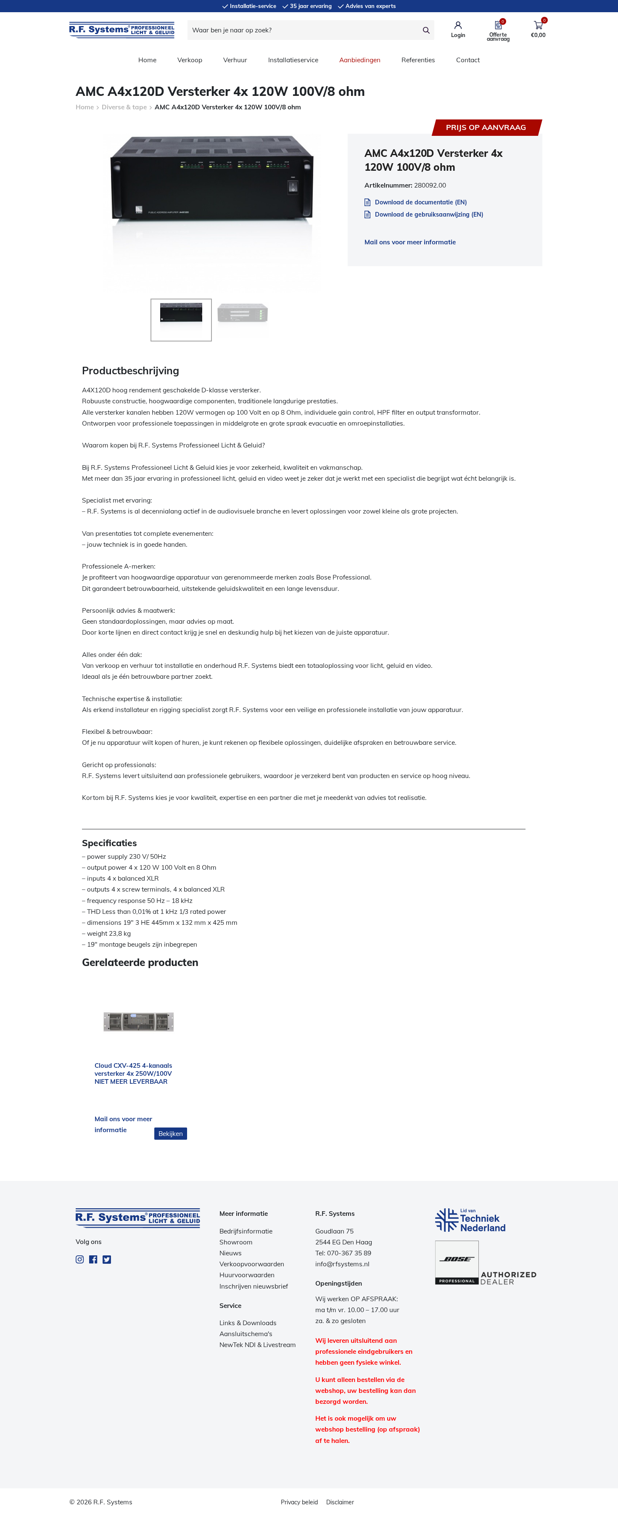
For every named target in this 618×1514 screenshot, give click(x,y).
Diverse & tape (124, 107)
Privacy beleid (299, 1502)
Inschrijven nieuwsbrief (253, 1286)
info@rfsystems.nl (342, 1264)
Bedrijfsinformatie (245, 1231)
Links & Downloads (248, 1323)
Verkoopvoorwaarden (251, 1264)
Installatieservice (293, 60)
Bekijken (170, 1134)
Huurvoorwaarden (247, 1275)
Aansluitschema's (245, 1334)
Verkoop (189, 60)
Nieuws (230, 1253)
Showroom (236, 1242)
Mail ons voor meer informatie (410, 242)
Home (147, 60)
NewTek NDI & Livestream (257, 1345)
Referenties (418, 60)
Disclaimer (340, 1502)
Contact (468, 60)
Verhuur (235, 60)
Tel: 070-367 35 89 (343, 1253)
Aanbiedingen (359, 60)
